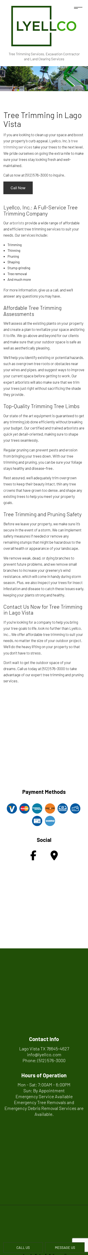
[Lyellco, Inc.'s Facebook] (33, 857)
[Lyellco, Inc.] (44, 25)
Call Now (18, 187)
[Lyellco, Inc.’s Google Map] (54, 857)
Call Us (23, 1247)
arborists (16, 222)
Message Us (65, 1247)
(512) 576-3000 (51, 1060)
